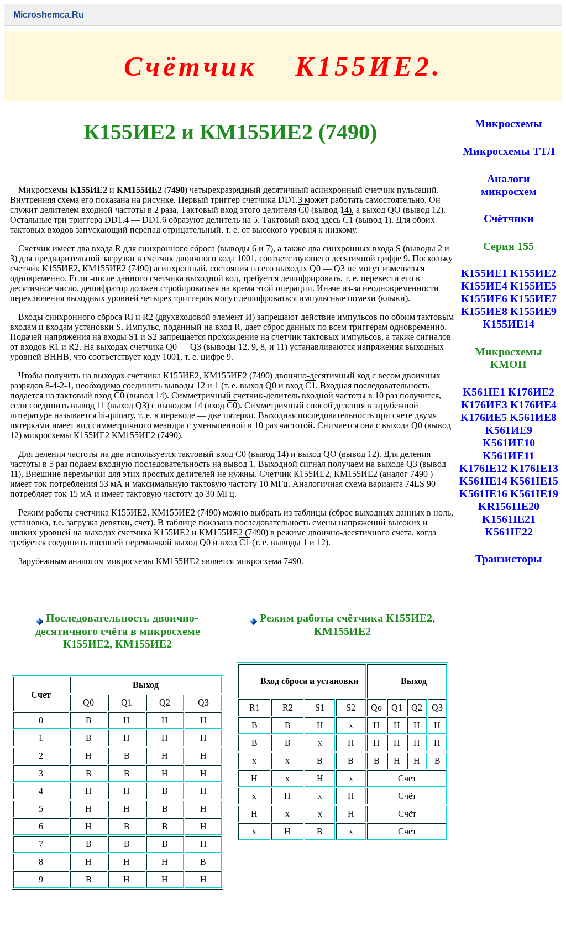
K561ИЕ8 (533, 417)
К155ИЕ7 (533, 298)
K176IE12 (483, 468)
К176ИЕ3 (484, 404)
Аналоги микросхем (509, 184)
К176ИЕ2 (531, 392)
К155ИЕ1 (484, 273)
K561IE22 (509, 531)
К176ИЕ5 (483, 417)
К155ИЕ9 (533, 311)
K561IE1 (484, 392)
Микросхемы (508, 123)
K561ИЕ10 (509, 442)
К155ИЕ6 (484, 298)
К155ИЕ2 (533, 273)
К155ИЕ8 (484, 311)
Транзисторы (508, 559)
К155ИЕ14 (508, 324)
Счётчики (509, 218)
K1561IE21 (509, 519)
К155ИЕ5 (533, 286)
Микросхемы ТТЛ (509, 151)
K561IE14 (483, 481)
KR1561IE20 (508, 506)
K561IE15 (534, 481)
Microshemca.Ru (48, 14)
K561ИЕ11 (508, 455)
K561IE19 (534, 493)
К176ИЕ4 (533, 404)
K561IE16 (483, 493)
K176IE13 (534, 468)
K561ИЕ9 (508, 430)
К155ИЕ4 (484, 286)
